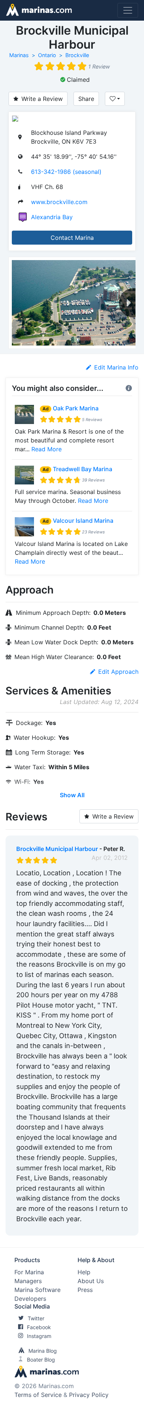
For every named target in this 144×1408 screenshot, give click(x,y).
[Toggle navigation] (127, 10)
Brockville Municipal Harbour (57, 848)
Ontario (47, 55)
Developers (30, 1298)
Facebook (39, 1327)
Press (85, 1289)
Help (84, 1272)
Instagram (39, 1336)
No (87, 1228)
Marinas (19, 55)
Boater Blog (41, 1359)
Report (118, 1228)
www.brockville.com (59, 202)
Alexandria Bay (52, 217)
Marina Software (37, 1289)
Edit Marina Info (116, 367)
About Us (91, 1281)
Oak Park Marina (76, 408)
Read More (46, 449)
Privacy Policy (89, 1394)
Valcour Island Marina (83, 520)
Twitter (36, 1318)
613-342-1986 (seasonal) (66, 171)
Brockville (77, 55)
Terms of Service (38, 1394)
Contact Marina (72, 237)
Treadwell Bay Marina (82, 469)
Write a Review (42, 98)
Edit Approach (118, 671)
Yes (72, 1228)
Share (86, 98)
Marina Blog (42, 1351)
